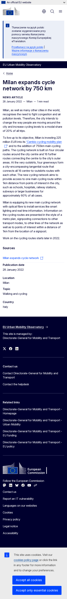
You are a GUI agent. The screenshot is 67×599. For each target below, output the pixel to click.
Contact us (9, 492)
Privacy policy (11, 519)
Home (9, 73)
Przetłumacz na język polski (27, 47)
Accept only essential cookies (37, 590)
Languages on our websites (20, 505)
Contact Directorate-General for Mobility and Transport (30, 375)
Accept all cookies (29, 580)
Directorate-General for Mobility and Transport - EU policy (32, 444)
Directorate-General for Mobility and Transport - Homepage (32, 411)
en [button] (44, 11)
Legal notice (10, 526)
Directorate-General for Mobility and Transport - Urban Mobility (32, 422)
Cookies (8, 512)
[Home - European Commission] (11, 11)
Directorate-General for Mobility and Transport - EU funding (32, 433)
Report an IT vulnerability (18, 498)
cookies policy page (26, 560)
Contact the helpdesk (16, 384)
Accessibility (10, 533)
